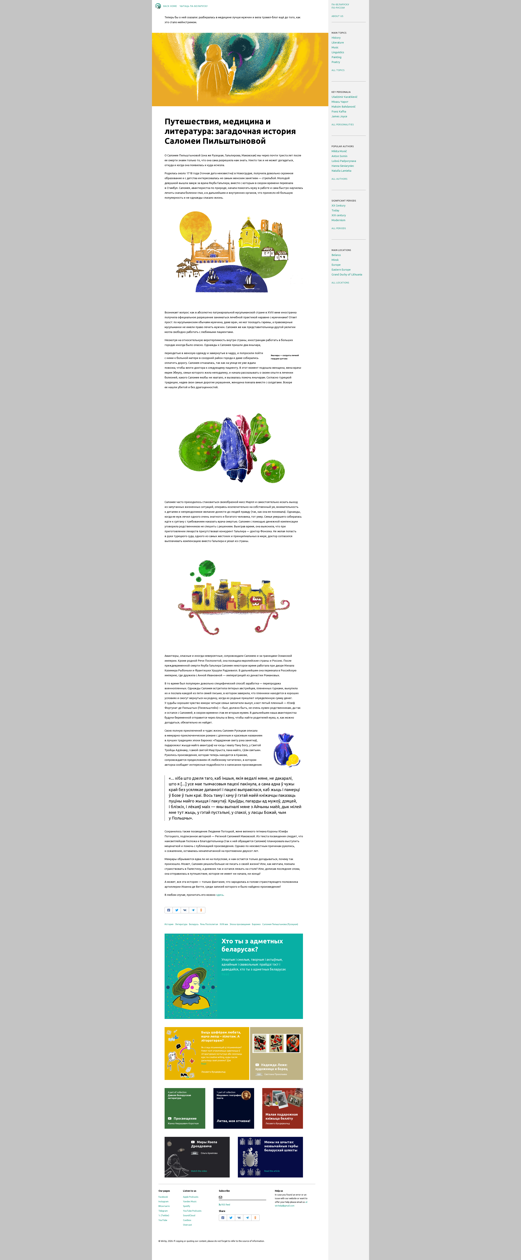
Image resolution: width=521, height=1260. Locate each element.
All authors (339, 179)
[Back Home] (158, 6)
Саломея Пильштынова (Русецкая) (280, 924)
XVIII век (224, 924)
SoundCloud (189, 1215)
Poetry (336, 62)
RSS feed (225, 1204)
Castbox (187, 1220)
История (169, 924)
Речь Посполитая (209, 924)
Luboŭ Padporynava (344, 160)
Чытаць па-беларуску (194, 6)
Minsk (335, 259)
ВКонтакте (164, 1206)
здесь (219, 894)
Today (335, 210)
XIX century (339, 215)
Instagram (163, 1201)
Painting (336, 57)
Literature (338, 42)
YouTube (162, 1220)
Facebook (163, 1197)
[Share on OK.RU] (201, 910)
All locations (340, 282)
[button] (340, 4)
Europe (336, 264)
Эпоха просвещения (240, 924)
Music (335, 47)
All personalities (343, 124)
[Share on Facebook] (169, 910)
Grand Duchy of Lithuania (347, 274)
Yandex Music (190, 1201)
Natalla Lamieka (341, 170)
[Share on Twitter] (177, 910)
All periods (339, 228)
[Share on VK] (185, 910)
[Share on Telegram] (193, 910)
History (336, 37)
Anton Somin (339, 156)
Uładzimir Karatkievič (344, 96)
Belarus (336, 254)
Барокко (256, 924)
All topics (338, 70)
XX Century (338, 205)
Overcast (187, 1225)
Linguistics (338, 52)
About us (337, 16)
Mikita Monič (339, 151)
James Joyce (339, 116)
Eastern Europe (341, 269)
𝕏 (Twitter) (163, 1215)
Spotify (186, 1206)
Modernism (338, 220)
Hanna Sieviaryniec (343, 165)
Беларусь (193, 924)
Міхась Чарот (340, 101)
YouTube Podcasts (192, 1211)
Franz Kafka (339, 111)
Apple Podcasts (190, 1197)
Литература (181, 924)
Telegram (163, 1211)
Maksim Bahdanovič (343, 106)
